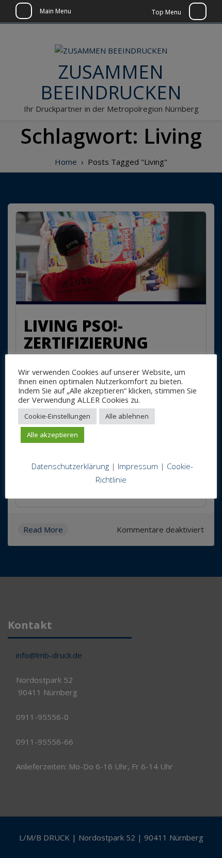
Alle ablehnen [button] (127, 416)
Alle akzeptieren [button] (52, 434)
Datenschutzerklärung (70, 466)
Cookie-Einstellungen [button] (57, 416)
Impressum (138, 466)
